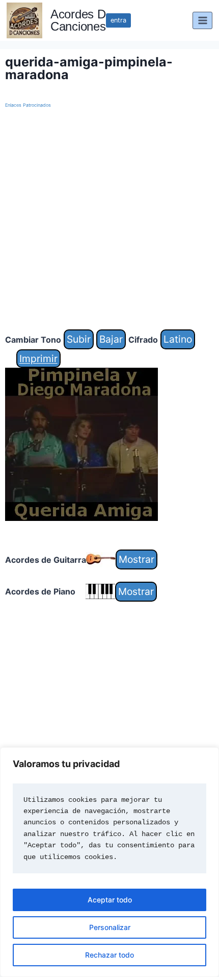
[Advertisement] (109, 219)
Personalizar (109, 927)
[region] (109, 862)
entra (118, 20)
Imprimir (38, 358)
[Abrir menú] (202, 20)
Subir (79, 339)
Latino (177, 339)
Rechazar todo (109, 954)
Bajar (111, 339)
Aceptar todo (110, 899)
